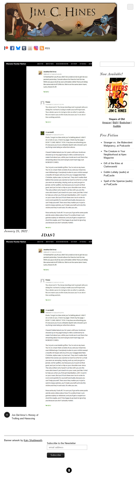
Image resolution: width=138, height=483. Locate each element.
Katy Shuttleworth (33, 440)
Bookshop (125, 122)
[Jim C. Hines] (61, 40)
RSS (47, 48)
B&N (115, 122)
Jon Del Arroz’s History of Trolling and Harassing (22, 416)
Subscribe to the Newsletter (61, 443)
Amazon (106, 122)
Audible (117, 126)
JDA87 (48, 235)
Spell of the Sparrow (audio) (118, 181)
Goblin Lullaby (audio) (115, 172)
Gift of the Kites (112, 163)
